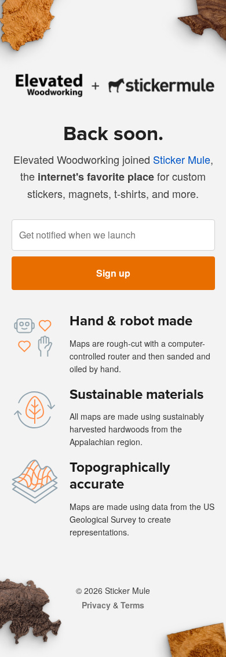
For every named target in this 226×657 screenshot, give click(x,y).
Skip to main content (9, 9)
